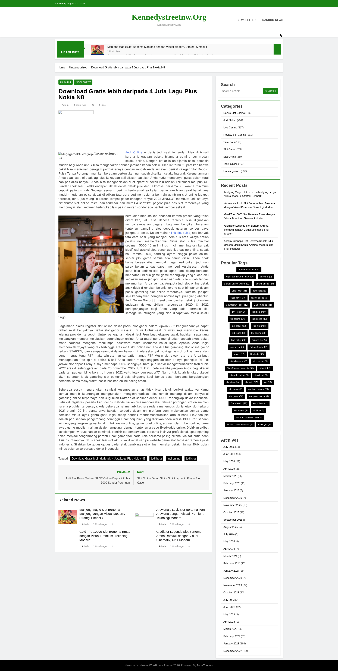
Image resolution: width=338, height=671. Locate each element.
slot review (241, 410)
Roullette (257, 354)
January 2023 (231, 643)
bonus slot (259, 291)
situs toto (232, 382)
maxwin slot (259, 340)
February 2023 (231, 636)
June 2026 (229, 453)
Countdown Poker (237, 305)
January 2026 (231, 490)
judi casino (238, 319)
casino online (259, 298)
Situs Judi (229, 142)
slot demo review (258, 389)
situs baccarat (238, 361)
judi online (173, 458)
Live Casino (230, 127)
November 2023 (232, 585)
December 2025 (232, 497)
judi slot (191, 458)
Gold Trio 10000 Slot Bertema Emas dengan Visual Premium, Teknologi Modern (104, 536)
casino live (237, 298)
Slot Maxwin (239, 403)
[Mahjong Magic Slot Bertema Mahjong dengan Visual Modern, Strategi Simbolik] (97, 51)
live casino (258, 333)
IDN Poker (239, 312)
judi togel (238, 333)
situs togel (261, 375)
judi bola (156, 458)
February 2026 (231, 483)
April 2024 (229, 548)
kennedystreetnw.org (169, 17)
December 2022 (232, 650)
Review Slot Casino (234, 134)
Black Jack (239, 291)
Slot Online (229, 156)
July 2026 (228, 446)
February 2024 (231, 563)
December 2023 (232, 577)
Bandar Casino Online (237, 284)
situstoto (251, 382)
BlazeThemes (205, 665)
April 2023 (229, 621)
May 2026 (229, 461)
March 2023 (230, 628)
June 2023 (229, 607)
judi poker (239, 326)
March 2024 (230, 556)
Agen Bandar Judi (249, 269)
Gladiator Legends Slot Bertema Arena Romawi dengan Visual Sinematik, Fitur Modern (178, 536)
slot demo (235, 389)
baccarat (266, 277)
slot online (260, 403)
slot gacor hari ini (259, 396)
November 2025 (232, 505)
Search (270, 91)
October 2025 (231, 512)
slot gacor (236, 396)
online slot (237, 347)
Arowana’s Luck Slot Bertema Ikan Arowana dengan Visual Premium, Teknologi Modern (180, 514)
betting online (265, 284)
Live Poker (238, 340)
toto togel (264, 424)
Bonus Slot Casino (234, 112)
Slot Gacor (229, 149)
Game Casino (263, 305)
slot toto (258, 410)
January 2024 (231, 570)
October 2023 (231, 592)
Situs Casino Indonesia (240, 368)
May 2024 (229, 541)
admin (65, 105)
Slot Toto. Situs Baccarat (249, 417)
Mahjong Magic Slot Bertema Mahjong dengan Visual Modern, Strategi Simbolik (157, 46)
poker (239, 354)
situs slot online (239, 375)
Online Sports (258, 347)
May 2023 (229, 614)
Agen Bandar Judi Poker (240, 277)
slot (268, 382)
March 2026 (230, 475)
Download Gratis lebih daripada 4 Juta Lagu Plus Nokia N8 (108, 458)
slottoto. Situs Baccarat (239, 424)
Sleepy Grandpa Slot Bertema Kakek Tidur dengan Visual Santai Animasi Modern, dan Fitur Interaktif (248, 244)
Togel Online (230, 163)
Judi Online (65, 82)
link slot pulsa (180, 233)
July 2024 (228, 534)
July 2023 (228, 599)
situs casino (260, 361)
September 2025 (232, 519)
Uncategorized (83, 82)
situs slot (265, 368)
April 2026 (229, 468)
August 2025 (230, 527)
